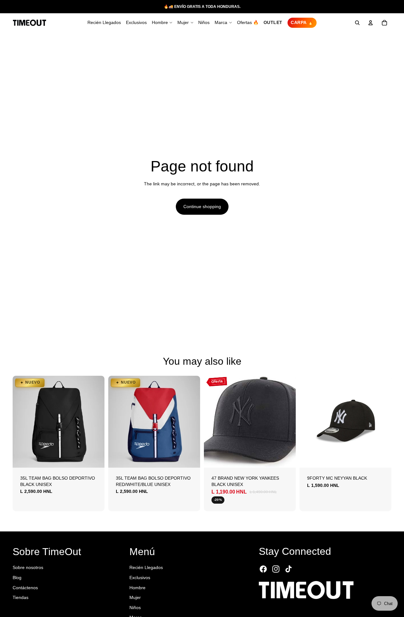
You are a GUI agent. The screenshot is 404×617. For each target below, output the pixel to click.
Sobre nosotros (28, 567)
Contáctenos (25, 587)
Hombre (137, 587)
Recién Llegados (146, 567)
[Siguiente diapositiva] (95, 422)
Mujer (135, 597)
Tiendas (20, 597)
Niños (135, 607)
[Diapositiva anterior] (22, 422)
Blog (17, 577)
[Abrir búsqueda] (357, 23)
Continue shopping (202, 206)
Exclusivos (139, 577)
